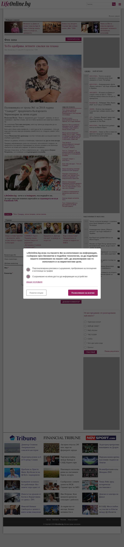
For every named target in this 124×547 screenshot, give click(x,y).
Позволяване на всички (82, 293)
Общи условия (34, 282)
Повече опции (36, 293)
